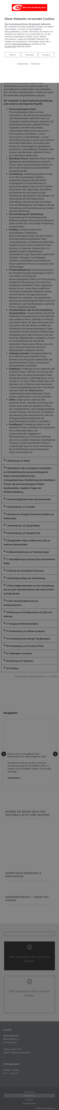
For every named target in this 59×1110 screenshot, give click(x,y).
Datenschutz (22, 63)
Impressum (36, 63)
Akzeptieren (46, 55)
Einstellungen (29, 55)
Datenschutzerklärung (21, 44)
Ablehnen (12, 54)
